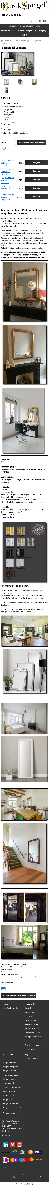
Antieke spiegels (41, 30)
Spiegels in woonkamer (11, 1087)
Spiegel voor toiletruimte (12, 1108)
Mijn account (8, 1054)
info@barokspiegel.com (36, 977)
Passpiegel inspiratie (10, 1067)
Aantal (3, 142)
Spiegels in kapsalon (10, 1104)
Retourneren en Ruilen (33, 1033)
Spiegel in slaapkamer (11, 1079)
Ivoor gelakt (8, 114)
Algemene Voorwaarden (33, 1045)
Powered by (24, 1184)
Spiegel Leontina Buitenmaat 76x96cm (7, 171)
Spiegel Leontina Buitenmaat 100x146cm (7, 197)
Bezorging (28, 1016)
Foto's (5, 1058)
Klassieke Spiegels (8, 30)
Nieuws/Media (30, 1049)
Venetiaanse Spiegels (31, 26)
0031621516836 (12, 1135)
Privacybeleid (38, 1177)
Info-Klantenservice (11, 1008)
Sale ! (24, 35)
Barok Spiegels (15, 26)
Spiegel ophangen (31, 1024)
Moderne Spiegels (25, 30)
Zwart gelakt (9, 112)
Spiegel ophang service (33, 1020)
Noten (6, 117)
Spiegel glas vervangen (33, 1028)
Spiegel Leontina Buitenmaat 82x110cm (7, 180)
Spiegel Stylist (30, 1012)
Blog (26, 1054)
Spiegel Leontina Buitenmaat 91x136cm (7, 189)
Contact (28, 1008)
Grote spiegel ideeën (11, 1075)
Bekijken (36, 162)
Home (5, 1004)
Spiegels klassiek (9, 1099)
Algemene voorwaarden (21, 1177)
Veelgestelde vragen (32, 1041)
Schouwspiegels (8, 1083)
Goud (6, 127)
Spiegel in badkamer (10, 1071)
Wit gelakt (8, 109)
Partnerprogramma (11, 1113)
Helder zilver (9, 122)
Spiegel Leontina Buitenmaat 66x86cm (7, 163)
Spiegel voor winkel (10, 1062)
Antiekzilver (8, 124)
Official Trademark (32, 1058)
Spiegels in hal (8, 1095)
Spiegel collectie (6, 41)
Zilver (6, 119)
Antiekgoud (8, 129)
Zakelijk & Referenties (33, 1037)
